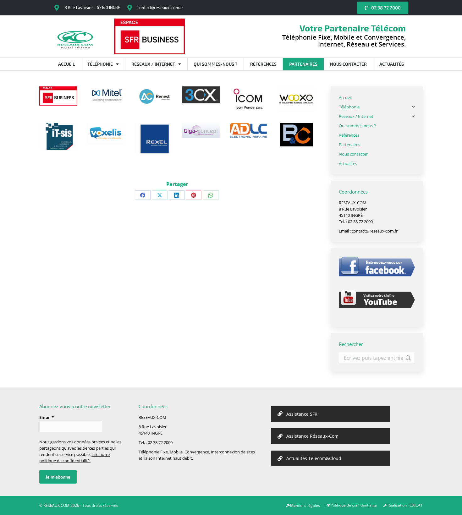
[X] (160, 195)
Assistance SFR (301, 414)
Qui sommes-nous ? (215, 64)
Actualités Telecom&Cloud (313, 458)
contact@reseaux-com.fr (160, 7)
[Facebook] (143, 195)
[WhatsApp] (210, 195)
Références (263, 64)
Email (46, 417)
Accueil (66, 64)
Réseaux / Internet (153, 64)
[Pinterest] (193, 195)
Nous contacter (348, 64)
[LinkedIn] (176, 195)
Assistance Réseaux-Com (312, 436)
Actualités (391, 64)
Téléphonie (100, 64)
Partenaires (303, 64)
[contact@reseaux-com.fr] (129, 8)
